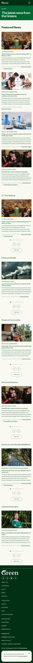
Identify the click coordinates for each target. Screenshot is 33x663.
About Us (5, 582)
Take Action (5, 600)
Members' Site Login (8, 637)
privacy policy (23, 656)
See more (16, 250)
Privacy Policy (6, 640)
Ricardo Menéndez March (11, 184)
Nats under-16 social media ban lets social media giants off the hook (16, 347)
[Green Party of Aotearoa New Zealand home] (10, 572)
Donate (4, 626)
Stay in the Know (7, 614)
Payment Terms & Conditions (11, 644)
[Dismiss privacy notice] (29, 653)
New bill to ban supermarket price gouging (15, 172)
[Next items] (18, 244)
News (3, 592)
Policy (4, 589)
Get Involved (6, 619)
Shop (3, 611)
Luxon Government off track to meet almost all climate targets (16, 284)
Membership (6, 633)
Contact (4, 596)
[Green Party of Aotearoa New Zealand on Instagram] (7, 578)
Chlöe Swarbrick (8, 68)
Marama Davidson (26, 66)
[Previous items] (14, 244)
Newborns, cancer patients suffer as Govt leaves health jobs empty (16, 134)
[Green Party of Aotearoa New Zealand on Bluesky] (11, 578)
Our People (5, 586)
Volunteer (5, 622)
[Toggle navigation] (29, 2)
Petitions (5, 607)
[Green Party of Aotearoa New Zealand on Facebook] (3, 578)
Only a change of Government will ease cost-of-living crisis (16, 471)
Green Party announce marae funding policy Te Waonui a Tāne (16, 54)
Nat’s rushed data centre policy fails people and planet (16, 533)
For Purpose (9, 648)
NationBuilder (23, 648)
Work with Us (6, 629)
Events (4, 604)
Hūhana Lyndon (26, 359)
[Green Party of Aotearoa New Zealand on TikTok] (15, 578)
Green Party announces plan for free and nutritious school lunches (14, 95)
